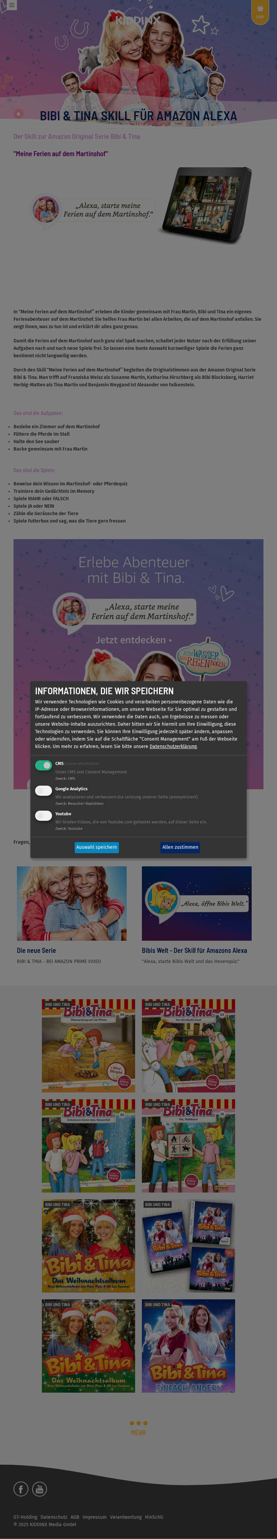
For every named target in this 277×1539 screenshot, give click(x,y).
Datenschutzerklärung (173, 747)
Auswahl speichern (96, 847)
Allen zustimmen (180, 847)
